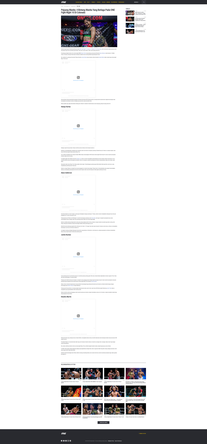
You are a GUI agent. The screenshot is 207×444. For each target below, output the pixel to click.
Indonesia (136, 2)
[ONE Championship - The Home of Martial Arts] (63, 2)
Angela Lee (79, 158)
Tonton (98, 2)
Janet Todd (109, 288)
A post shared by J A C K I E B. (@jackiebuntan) (78, 272)
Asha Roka (94, 218)
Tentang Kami (121, 2)
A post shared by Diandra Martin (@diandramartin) (78, 334)
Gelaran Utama (79, 2)
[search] (144, 2)
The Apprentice (114, 2)
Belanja (103, 2)
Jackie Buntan (84, 57)
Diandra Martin (101, 57)
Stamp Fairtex (83, 53)
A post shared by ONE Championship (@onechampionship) (78, 95)
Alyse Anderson (103, 53)
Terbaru (93, 2)
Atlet (88, 2)
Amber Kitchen (70, 285)
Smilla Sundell (94, 281)
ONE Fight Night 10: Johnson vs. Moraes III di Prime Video (90, 49)
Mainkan (108, 2)
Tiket (85, 2)
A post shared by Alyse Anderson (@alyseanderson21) (78, 210)
